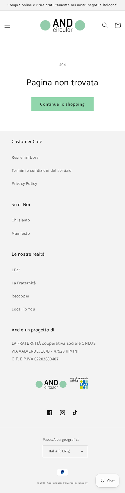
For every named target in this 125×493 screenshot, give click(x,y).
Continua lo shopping (62, 104)
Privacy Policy (24, 183)
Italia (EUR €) (60, 451)
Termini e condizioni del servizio (42, 170)
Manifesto (21, 233)
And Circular (54, 482)
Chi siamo (21, 220)
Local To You (23, 309)
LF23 (16, 269)
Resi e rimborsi (26, 157)
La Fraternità (24, 283)
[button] (7, 25)
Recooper (21, 296)
